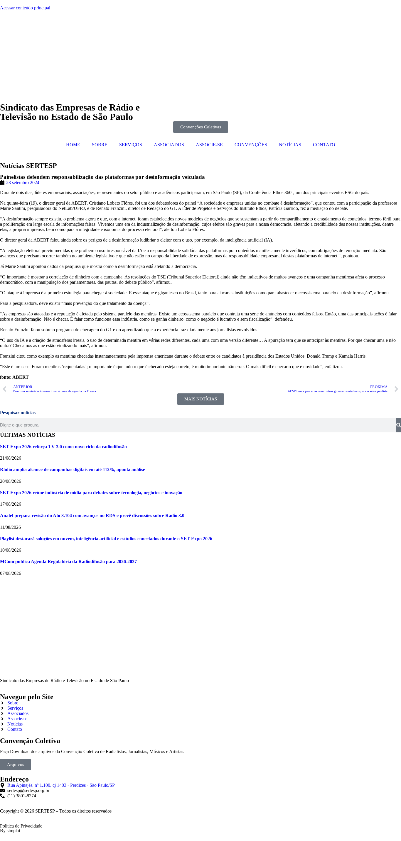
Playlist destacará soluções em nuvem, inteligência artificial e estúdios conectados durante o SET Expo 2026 (106, 538)
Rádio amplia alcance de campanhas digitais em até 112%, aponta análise (72, 469)
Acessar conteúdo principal (25, 7)
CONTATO (324, 144)
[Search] (398, 425)
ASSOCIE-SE (209, 144)
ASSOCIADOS (169, 144)
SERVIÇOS (130, 144)
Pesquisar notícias (18, 412)
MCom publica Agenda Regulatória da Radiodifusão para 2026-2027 (68, 561)
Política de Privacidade (21, 825)
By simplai (10, 830)
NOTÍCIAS (290, 144)
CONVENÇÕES (251, 144)
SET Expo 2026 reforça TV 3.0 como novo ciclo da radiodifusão (63, 446)
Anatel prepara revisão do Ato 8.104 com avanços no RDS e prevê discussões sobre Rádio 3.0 (92, 515)
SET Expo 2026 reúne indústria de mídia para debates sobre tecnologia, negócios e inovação (91, 492)
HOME (73, 144)
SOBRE (99, 144)
